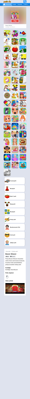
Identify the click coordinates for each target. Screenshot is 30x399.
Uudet (14, 4)
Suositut (20, 4)
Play (15, 21)
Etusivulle (8, 4)
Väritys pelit (15, 251)
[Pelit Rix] (7, 1)
